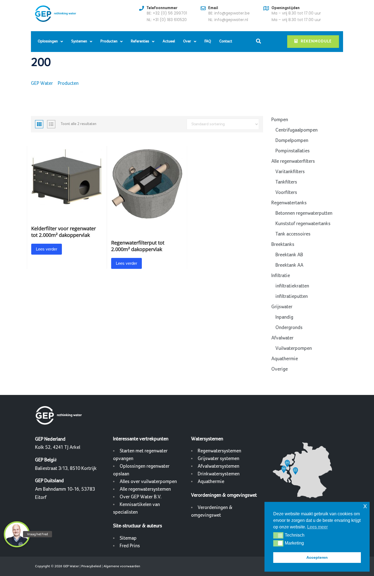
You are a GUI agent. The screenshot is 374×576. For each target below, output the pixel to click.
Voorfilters (286, 192)
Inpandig (284, 317)
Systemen (79, 41)
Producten (108, 41)
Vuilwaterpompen (293, 348)
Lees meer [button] (317, 527)
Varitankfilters (290, 171)
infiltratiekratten (292, 286)
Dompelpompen (291, 140)
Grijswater (281, 306)
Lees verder (46, 249)
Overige (279, 369)
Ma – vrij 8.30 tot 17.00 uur (296, 13)
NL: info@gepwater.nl (228, 19)
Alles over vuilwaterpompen (148, 481)
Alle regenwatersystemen (145, 489)
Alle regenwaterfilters (293, 161)
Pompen (279, 119)
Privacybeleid (91, 566)
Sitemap (128, 538)
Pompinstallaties (292, 150)
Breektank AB (289, 254)
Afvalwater (282, 338)
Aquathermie (284, 358)
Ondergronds (289, 327)
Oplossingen (48, 41)
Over (187, 41)
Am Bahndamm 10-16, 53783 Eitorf (65, 489)
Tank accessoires (292, 234)
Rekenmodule (316, 41)
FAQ (208, 41)
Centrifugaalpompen (296, 130)
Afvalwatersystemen (218, 466)
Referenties (140, 41)
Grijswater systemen (218, 458)
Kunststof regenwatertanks (302, 223)
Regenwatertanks (289, 202)
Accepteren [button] (317, 557)
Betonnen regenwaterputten (303, 213)
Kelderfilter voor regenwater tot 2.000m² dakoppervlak (63, 231)
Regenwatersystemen (219, 450)
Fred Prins (130, 545)
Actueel (169, 41)
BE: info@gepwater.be (229, 13)
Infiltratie (280, 275)
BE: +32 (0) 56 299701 (167, 13)
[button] (278, 535)
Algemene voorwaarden (121, 566)
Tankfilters (286, 182)
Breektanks (282, 244)
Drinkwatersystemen (219, 473)
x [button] (365, 505)
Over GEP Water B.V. (141, 496)
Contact (225, 41)
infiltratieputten (291, 296)
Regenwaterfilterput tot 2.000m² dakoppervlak (137, 245)
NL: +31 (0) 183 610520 (167, 19)
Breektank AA (289, 265)
